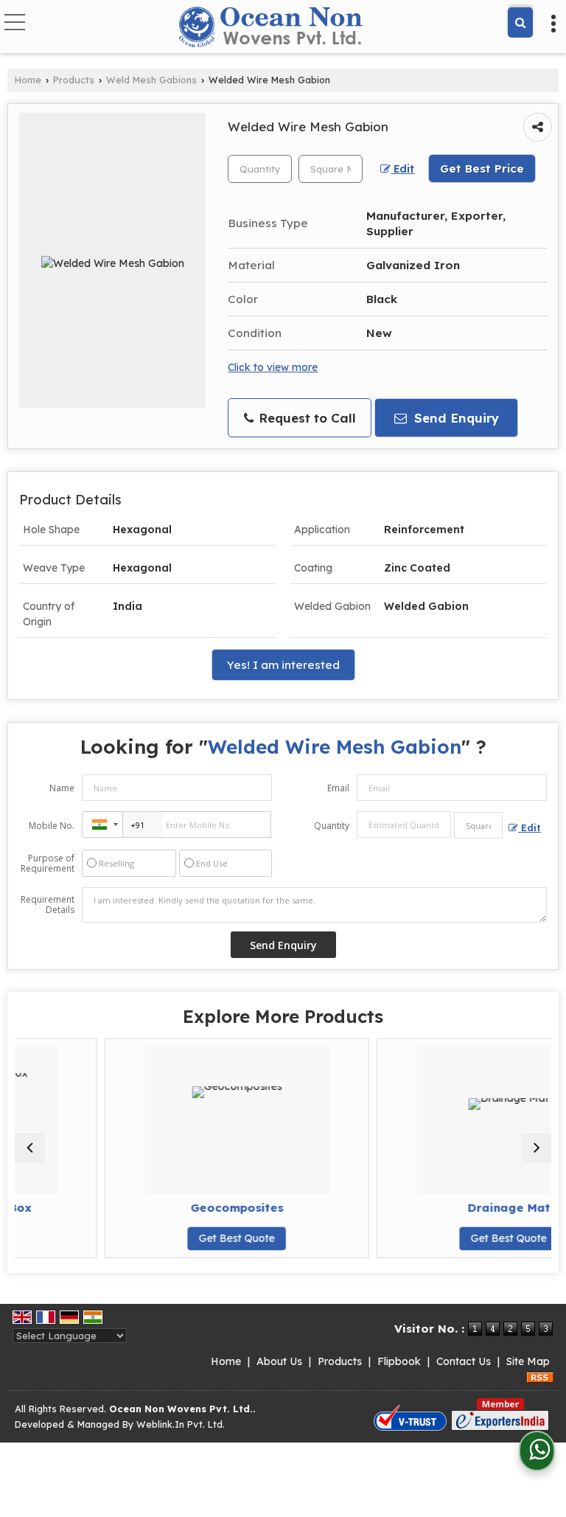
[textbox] (330, 169)
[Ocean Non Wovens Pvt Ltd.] (274, 28)
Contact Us (463, 1361)
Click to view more (273, 367)
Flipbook (399, 1361)
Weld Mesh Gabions (151, 80)
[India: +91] (102, 824)
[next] (536, 1148)
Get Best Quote (194, 1238)
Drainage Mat (466, 1208)
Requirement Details (47, 905)
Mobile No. (51, 825)
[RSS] (540, 1377)
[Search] (520, 22)
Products (73, 80)
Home (28, 80)
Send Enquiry (454, 418)
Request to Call (305, 418)
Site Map (528, 1361)
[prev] (29, 1148)
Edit (402, 168)
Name (61, 788)
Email (338, 788)
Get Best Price (482, 169)
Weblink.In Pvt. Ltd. (180, 1424)
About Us (279, 1361)
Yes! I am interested (283, 665)
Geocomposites (194, 1208)
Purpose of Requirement (47, 863)
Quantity (331, 825)
